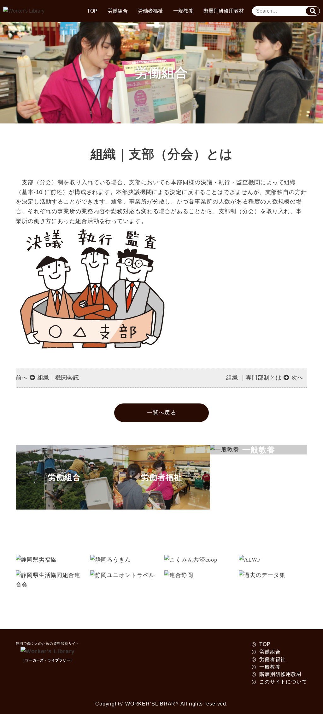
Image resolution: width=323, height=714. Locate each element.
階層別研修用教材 (223, 11)
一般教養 (183, 11)
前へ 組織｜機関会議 (47, 377)
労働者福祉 (150, 11)
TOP (92, 11)
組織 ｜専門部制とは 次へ (264, 377)
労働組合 (118, 11)
